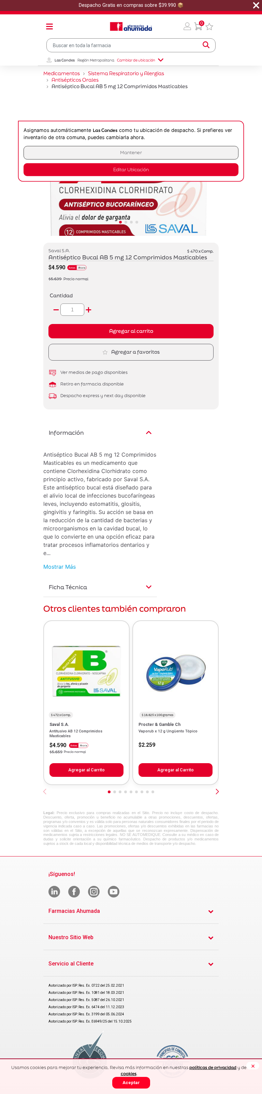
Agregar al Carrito (86, 769)
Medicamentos (61, 73)
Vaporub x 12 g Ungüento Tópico (168, 731)
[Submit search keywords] (206, 45)
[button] (187, 26)
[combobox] (131, 45)
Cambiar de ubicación (136, 60)
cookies (128, 1074)
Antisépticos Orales (75, 80)
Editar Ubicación (131, 170)
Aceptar (131, 1082)
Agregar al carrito (131, 331)
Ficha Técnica (68, 587)
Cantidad (61, 295)
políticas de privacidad (212, 1067)
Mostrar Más (59, 566)
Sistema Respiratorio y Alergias (126, 73)
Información (66, 432)
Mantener (131, 153)
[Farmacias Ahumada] (131, 26)
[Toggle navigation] (49, 26)
